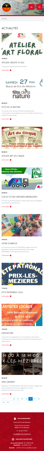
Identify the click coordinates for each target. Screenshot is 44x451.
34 (8, 402)
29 (26, 399)
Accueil (4, 18)
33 (3, 402)
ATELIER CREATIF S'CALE (13, 62)
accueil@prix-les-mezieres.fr (22, 434)
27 (18, 399)
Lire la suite (5, 70)
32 (39, 399)
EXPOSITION (7, 333)
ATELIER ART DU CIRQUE (13, 156)
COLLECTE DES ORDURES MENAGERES (19, 197)
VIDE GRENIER (8, 382)
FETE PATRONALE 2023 (12, 292)
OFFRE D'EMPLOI (9, 243)
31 (34, 399)
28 (22, 399)
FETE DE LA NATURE (11, 107)
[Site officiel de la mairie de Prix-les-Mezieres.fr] (6, 7)
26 (14, 399)
